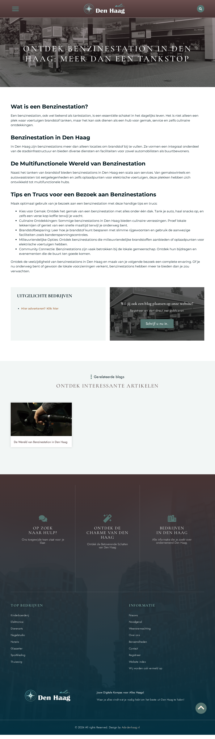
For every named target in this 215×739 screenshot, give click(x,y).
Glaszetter (16, 648)
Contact (133, 648)
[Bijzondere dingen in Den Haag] (107, 518)
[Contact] (43, 518)
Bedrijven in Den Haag (172, 530)
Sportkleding (18, 655)
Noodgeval (135, 622)
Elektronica (17, 622)
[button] (15, 8)
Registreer (135, 655)
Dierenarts (17, 629)
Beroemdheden (138, 642)
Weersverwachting (140, 629)
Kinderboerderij (20, 615)
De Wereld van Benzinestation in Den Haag (40, 442)
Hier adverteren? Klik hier (39, 308)
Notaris (15, 642)
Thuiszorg (16, 662)
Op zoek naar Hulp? (43, 530)
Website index (137, 662)
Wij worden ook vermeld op (145, 668)
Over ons (134, 635)
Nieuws (133, 615)
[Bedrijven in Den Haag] (172, 518)
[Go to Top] (201, 707)
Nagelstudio (18, 635)
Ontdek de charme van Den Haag (107, 533)
